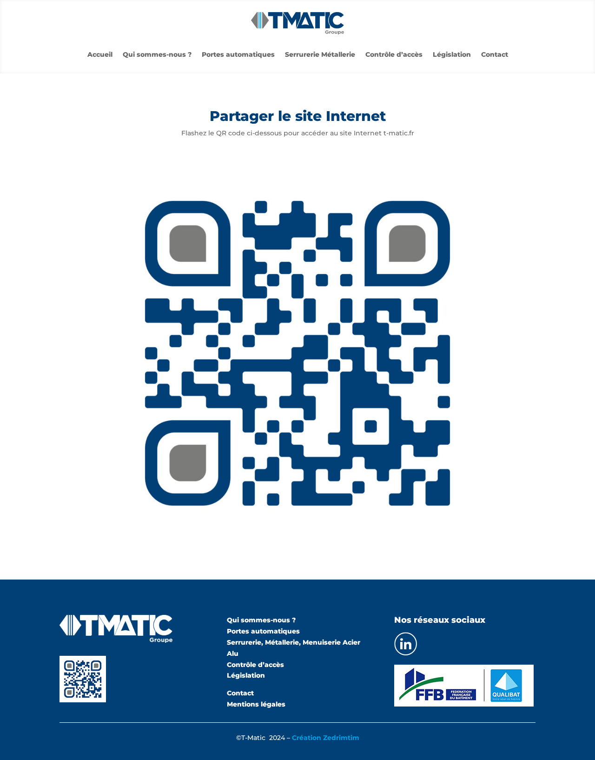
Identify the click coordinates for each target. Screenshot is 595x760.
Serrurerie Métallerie (320, 55)
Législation (452, 55)
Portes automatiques (238, 55)
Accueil (99, 55)
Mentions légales (256, 704)
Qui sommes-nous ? (157, 55)
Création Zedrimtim (325, 737)
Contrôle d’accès (394, 55)
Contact (494, 55)
